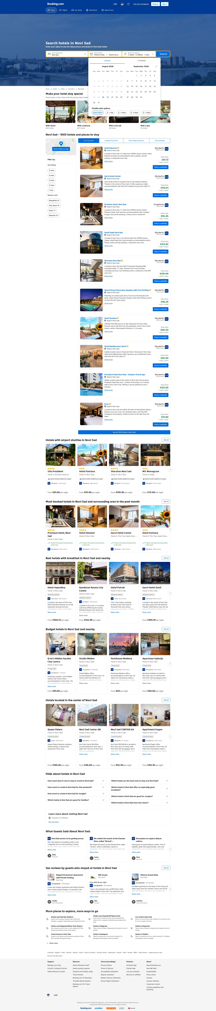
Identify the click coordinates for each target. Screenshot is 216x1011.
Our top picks (89, 140)
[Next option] (170, 115)
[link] (61, 170)
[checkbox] (121, 75)
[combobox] (67, 55)
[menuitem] (51, 10)
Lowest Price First (111, 140)
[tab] (107, 61)
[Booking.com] (55, 4)
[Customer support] (128, 4)
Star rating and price (136, 140)
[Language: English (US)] (122, 4)
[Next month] (156, 66)
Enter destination (57, 53)
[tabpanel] (124, 90)
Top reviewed (160, 140)
